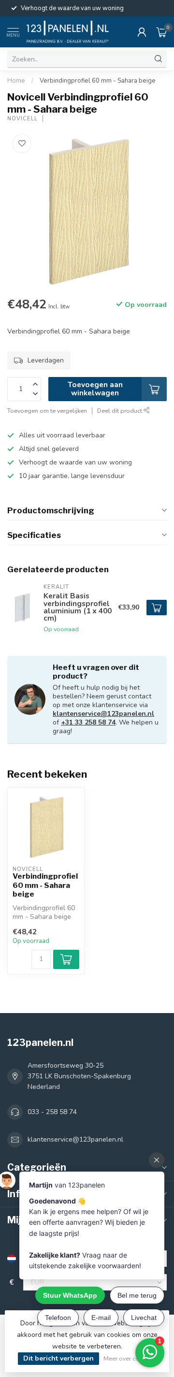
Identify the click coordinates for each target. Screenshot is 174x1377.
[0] (161, 32)
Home (16, 80)
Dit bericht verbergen (58, 1358)
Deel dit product (120, 410)
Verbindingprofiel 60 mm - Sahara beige (98, 80)
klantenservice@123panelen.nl (103, 713)
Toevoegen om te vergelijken (47, 410)
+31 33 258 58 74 (88, 722)
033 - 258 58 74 (52, 1111)
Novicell (22, 118)
